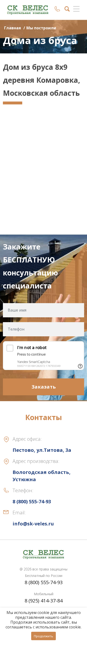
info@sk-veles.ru (33, 523)
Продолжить (43, 636)
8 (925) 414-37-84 (44, 600)
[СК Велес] (28, 9)
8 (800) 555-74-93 (44, 582)
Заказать (43, 386)
